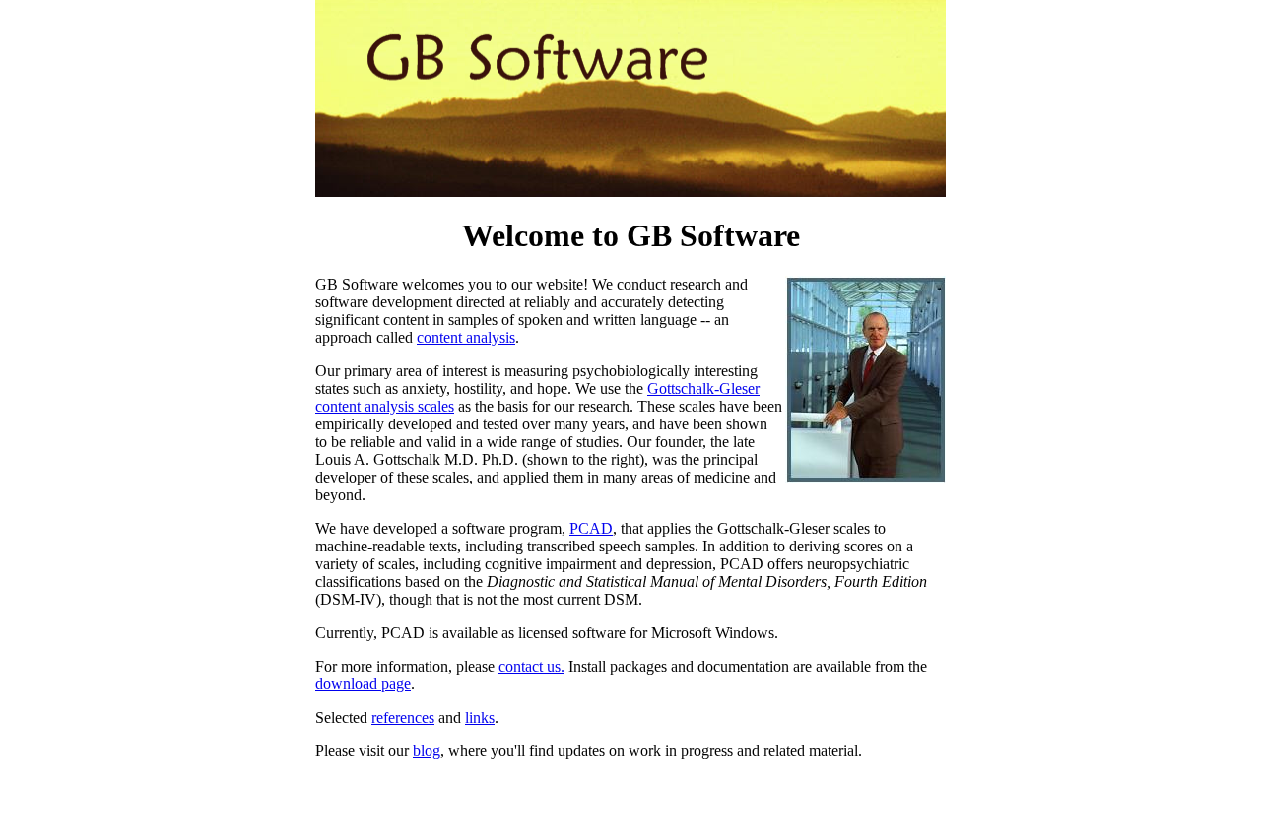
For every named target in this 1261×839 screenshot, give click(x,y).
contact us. (531, 666)
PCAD (591, 528)
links (480, 717)
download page (363, 684)
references (402, 717)
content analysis (466, 337)
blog (426, 750)
